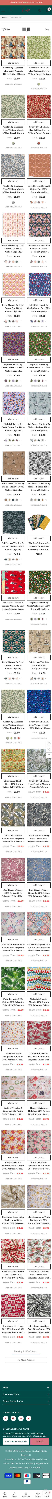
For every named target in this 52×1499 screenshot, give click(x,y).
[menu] (3, 10)
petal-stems (31, 202)
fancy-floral (16, 261)
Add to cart (39, 538)
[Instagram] (13, 1418)
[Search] (11, 10)
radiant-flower (42, 202)
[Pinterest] (21, 1418)
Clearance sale (16, 18)
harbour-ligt (42, 500)
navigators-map (35, 440)
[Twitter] (28, 1418)
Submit (39, 1441)
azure (13, 202)
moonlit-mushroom (16, 380)
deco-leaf (38, 202)
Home (3, 18)
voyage (31, 440)
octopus (38, 440)
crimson (38, 143)
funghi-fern (38, 321)
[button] (24, 29)
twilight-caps (31, 321)
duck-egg (13, 143)
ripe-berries (35, 321)
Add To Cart (13, 63)
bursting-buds (35, 202)
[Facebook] (5, 1418)
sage (38, 84)
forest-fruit (42, 321)
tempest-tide (42, 440)
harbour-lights (5, 500)
